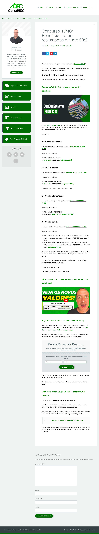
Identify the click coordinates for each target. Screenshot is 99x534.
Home (41, 7)
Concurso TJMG (67, 45)
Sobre (59, 7)
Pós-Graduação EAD (18, 139)
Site (38, 507)
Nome (38, 490)
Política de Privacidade (84, 529)
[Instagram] (15, 161)
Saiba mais (15, 72)
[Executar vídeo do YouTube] (66, 300)
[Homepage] (16, 7)
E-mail (39, 499)
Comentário (41, 464)
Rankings (13, 107)
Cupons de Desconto (72, 7)
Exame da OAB (16, 118)
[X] (15, 154)
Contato (50, 7)
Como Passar (15, 96)
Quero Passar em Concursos (11, 529)
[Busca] (90, 6)
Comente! (55, 45)
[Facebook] (9, 154)
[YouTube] (22, 154)
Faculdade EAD (16, 128)
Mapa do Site (73, 529)
